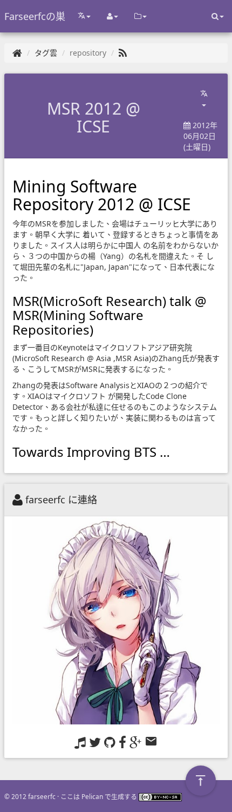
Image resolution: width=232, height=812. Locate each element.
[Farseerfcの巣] (17, 53)
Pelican (92, 796)
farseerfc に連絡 (61, 499)
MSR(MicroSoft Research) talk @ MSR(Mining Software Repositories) (109, 315)
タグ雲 (46, 53)
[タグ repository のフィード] (123, 53)
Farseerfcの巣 (34, 16)
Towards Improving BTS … (91, 452)
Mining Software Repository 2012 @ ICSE (101, 195)
